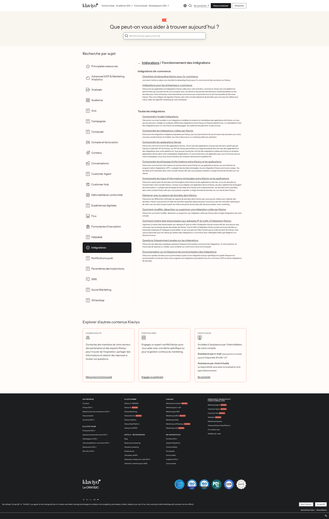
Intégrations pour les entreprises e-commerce (167, 85)
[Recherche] (190, 5)
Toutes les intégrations (151, 111)
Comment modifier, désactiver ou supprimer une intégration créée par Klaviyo (184, 209)
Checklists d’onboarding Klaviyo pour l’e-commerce (170, 76)
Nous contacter (220, 5)
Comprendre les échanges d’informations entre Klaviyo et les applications (181, 161)
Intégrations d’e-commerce (154, 71)
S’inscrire (239, 5)
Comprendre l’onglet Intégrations (160, 116)
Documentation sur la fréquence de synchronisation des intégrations (179, 251)
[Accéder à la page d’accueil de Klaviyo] (90, 5)
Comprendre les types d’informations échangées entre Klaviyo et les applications (185, 178)
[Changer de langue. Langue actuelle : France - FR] (185, 5)
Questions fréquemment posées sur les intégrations (170, 240)
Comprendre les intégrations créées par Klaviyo (167, 130)
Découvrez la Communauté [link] (99, 377)
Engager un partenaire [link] (152, 377)
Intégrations (150, 63)
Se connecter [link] (204, 377)
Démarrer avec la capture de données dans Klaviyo (169, 195)
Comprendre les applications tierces (161, 142)
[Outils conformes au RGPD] (241, 484)
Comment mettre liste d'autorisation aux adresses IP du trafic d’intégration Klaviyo (186, 220)
